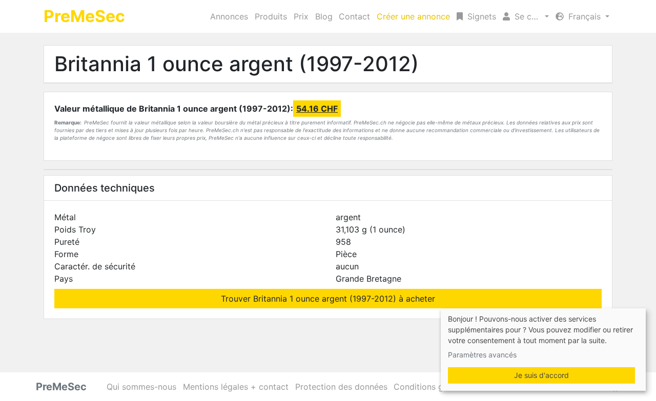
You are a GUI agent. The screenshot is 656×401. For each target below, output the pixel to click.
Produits (271, 16)
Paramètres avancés (482, 354)
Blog (324, 16)
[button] (525, 16)
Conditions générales (435, 387)
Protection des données (341, 387)
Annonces (229, 16)
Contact (354, 16)
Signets (480, 16)
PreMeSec (84, 16)
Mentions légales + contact (236, 387)
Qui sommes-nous (141, 387)
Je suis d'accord (541, 375)
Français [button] (584, 16)
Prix (301, 16)
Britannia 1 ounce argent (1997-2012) (236, 63)
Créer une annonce (413, 16)
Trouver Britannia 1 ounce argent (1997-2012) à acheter (328, 298)
